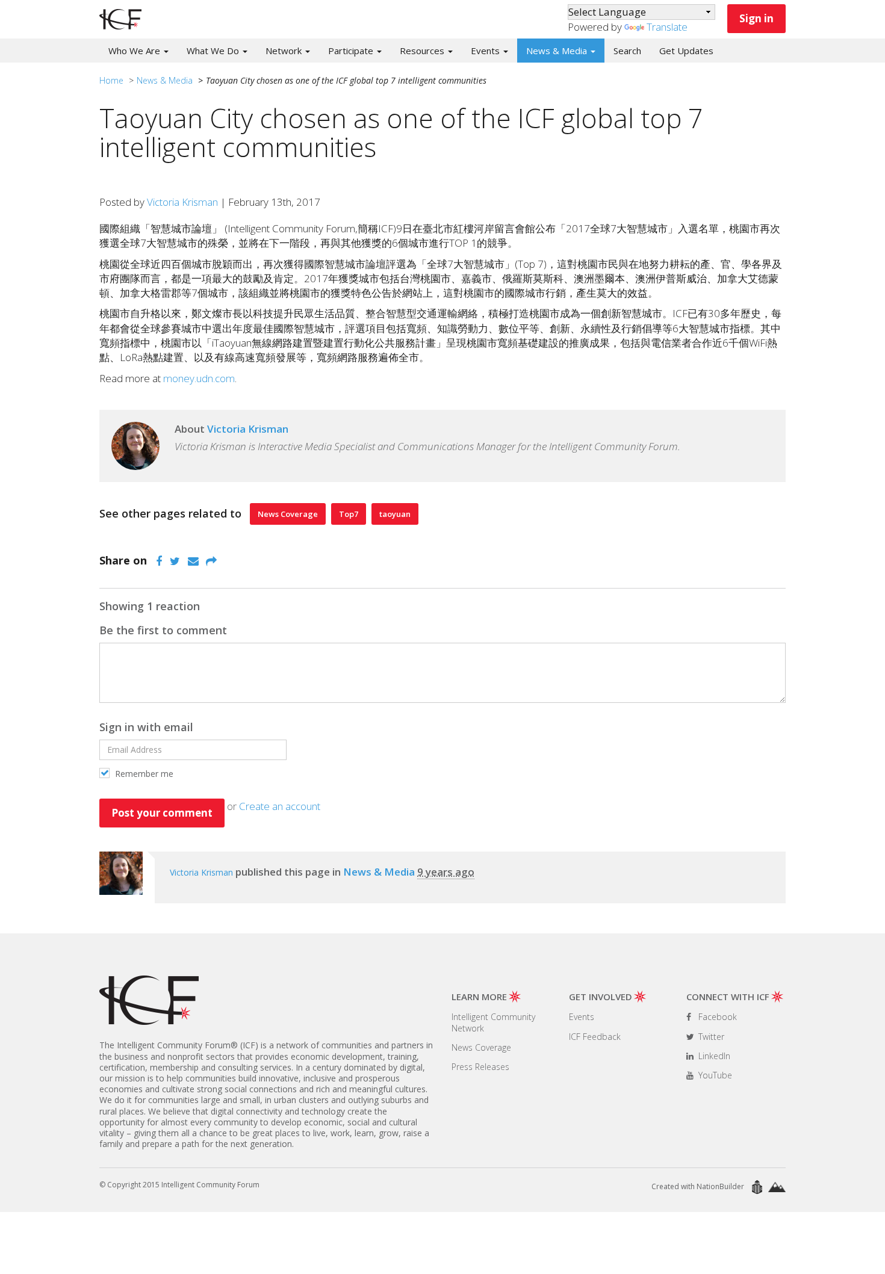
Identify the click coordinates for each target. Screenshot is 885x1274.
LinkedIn (713, 1056)
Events (581, 1016)
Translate (667, 27)
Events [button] (486, 51)
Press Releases (480, 1066)
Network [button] (285, 51)
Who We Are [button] (135, 51)
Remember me (143, 773)
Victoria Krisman (182, 202)
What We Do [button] (214, 51)
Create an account (279, 806)
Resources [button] (423, 51)
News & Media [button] (557, 51)
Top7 (348, 514)
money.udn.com (199, 378)
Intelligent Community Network (493, 1022)
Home (111, 80)
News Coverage (288, 514)
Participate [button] (352, 51)
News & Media (165, 80)
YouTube (714, 1075)
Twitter (710, 1036)
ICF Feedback (595, 1036)
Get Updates (686, 51)
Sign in (756, 18)
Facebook (716, 1016)
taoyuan (395, 514)
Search (627, 51)
